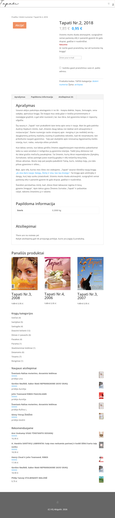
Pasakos (15, 339)
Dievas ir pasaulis (20, 335)
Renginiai (16, 361)
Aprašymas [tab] (19, 97)
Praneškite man (72, 63)
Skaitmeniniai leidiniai (22, 348)
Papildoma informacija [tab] (42, 97)
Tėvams (15, 356)
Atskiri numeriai (25, 17)
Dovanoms (16, 352)
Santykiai (16, 322)
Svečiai (15, 317)
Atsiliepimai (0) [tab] (66, 97)
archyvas (79, 84)
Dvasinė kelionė (19, 330)
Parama (15, 343)
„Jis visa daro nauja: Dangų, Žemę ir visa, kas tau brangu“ (43, 173)
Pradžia (15, 17)
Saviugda (16, 326)
